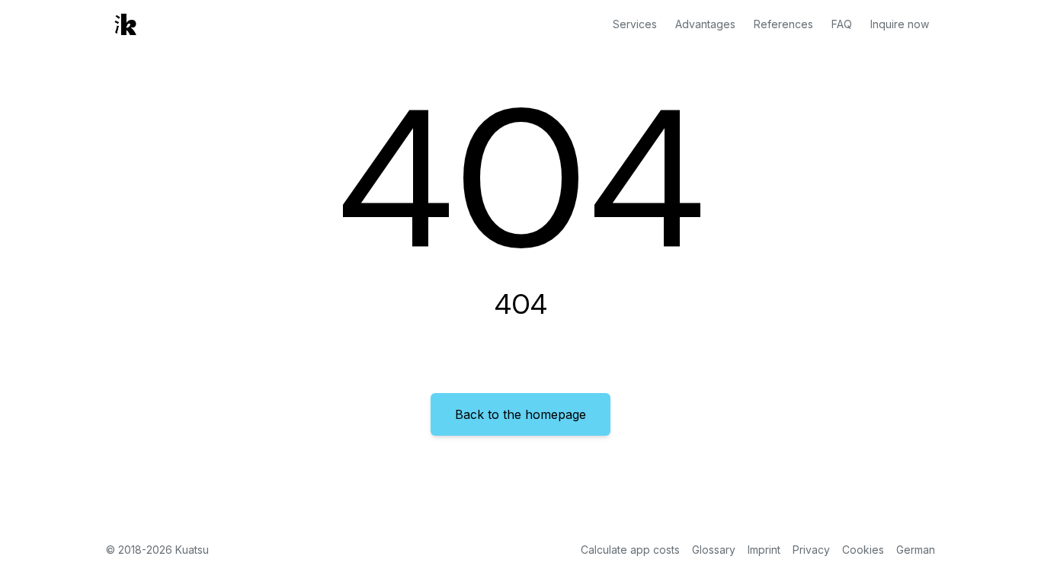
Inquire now (899, 24)
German (915, 549)
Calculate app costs (630, 549)
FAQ (841, 24)
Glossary (713, 549)
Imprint (764, 549)
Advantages (705, 24)
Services (635, 24)
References (783, 24)
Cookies (863, 549)
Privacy (811, 549)
